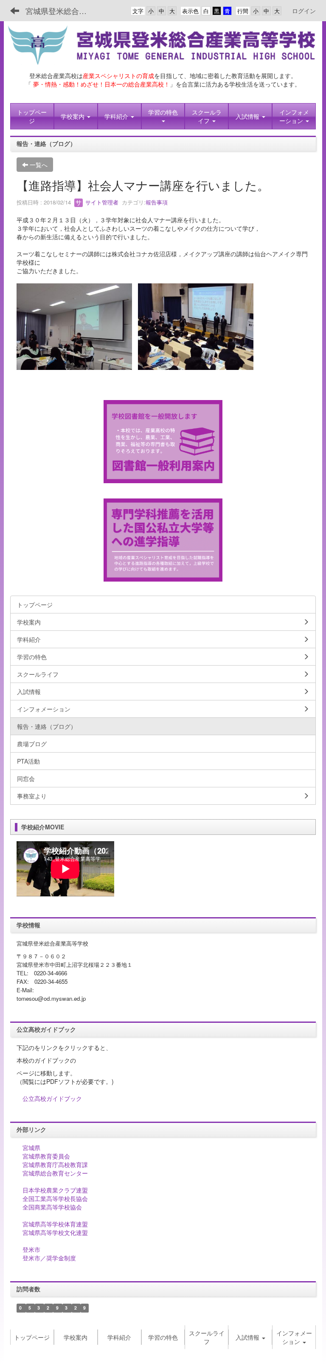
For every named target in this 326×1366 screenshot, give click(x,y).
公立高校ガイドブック (52, 1098)
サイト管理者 (101, 202)
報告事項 (157, 202)
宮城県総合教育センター (55, 1173)
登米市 (31, 1249)
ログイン (304, 10)
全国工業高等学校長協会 (55, 1198)
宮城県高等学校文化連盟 (55, 1232)
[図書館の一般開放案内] (163, 441)
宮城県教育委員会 (46, 1156)
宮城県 (31, 1147)
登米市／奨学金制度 (49, 1258)
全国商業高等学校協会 (52, 1207)
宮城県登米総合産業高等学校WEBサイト (61, 10)
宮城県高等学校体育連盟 (55, 1224)
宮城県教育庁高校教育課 (55, 1164)
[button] (75, 116)
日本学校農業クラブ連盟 (55, 1190)
